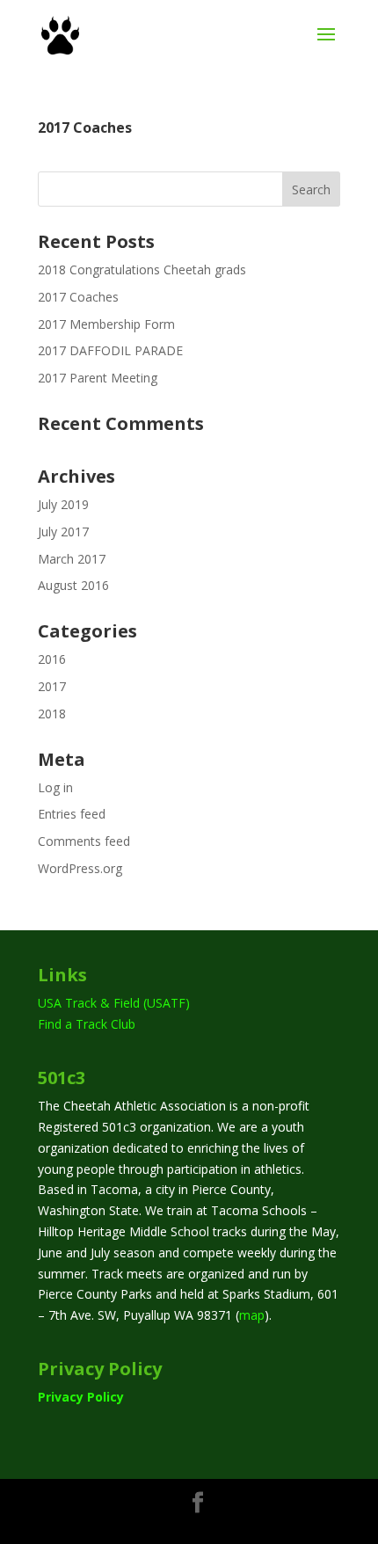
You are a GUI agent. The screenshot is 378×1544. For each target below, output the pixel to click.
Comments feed (84, 841)
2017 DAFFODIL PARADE (110, 350)
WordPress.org (80, 868)
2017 (52, 686)
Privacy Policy (81, 1396)
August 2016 (73, 585)
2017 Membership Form (106, 324)
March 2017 (71, 558)
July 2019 (63, 504)
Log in (55, 787)
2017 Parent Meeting (97, 377)
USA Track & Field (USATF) (114, 1002)
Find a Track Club (86, 1024)
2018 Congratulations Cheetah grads (142, 269)
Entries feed (71, 813)
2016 (52, 659)
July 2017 (63, 531)
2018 (52, 713)
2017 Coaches (85, 127)
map (252, 1315)
